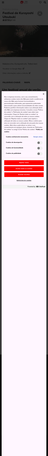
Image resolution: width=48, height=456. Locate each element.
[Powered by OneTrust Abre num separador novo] (36, 187)
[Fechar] (43, 94)
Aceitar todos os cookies (24, 168)
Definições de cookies (24, 180)
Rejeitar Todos (24, 162)
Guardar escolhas (24, 174)
